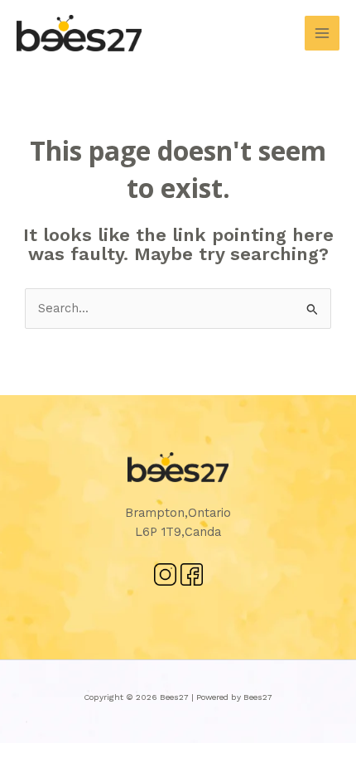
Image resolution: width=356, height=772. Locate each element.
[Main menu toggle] (322, 33)
